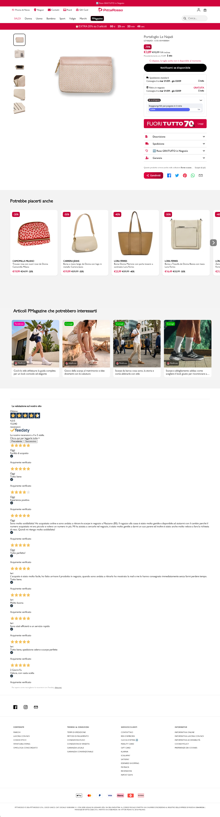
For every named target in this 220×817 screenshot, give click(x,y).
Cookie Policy (182, 744)
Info (170, 56)
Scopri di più (200, 168)
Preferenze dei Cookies (186, 748)
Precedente (16, 441)
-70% (147, 46)
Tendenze (19, 323)
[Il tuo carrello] (205, 10)
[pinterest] (185, 175)
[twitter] (177, 175)
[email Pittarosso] (36, 707)
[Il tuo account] (198, 10)
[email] (201, 175)
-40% (117, 214)
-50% (66, 214)
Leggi (200, 123)
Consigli (69, 323)
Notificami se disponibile (175, 67)
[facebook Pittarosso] (15, 707)
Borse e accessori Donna (190, 167)
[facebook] (169, 175)
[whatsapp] (193, 175)
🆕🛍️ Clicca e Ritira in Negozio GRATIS (111, 3)
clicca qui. (58, 687)
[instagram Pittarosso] (25, 707)
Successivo (30, 441)
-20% (16, 214)
